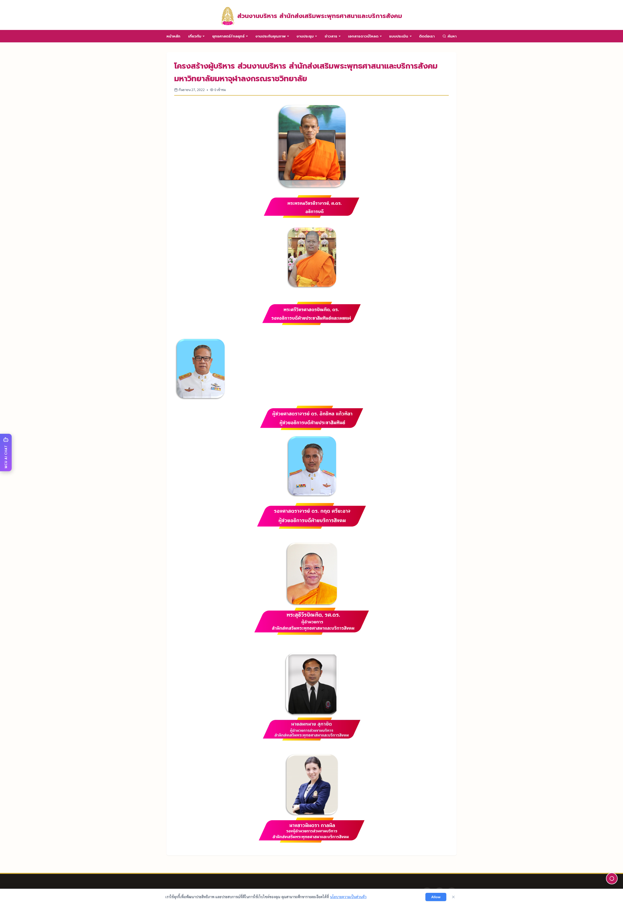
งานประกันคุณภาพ (270, 36)
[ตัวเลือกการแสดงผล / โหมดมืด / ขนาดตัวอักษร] (612, 878)
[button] (6, 452)
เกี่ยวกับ (194, 36)
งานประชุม (305, 36)
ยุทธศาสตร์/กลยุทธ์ (228, 36)
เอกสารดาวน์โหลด (363, 36)
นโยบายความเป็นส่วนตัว (348, 897)
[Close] (453, 897)
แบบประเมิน (398, 36)
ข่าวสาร (331, 36)
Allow (435, 897)
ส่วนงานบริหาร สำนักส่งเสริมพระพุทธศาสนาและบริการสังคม (319, 16)
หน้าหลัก (173, 36)
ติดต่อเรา (427, 36)
